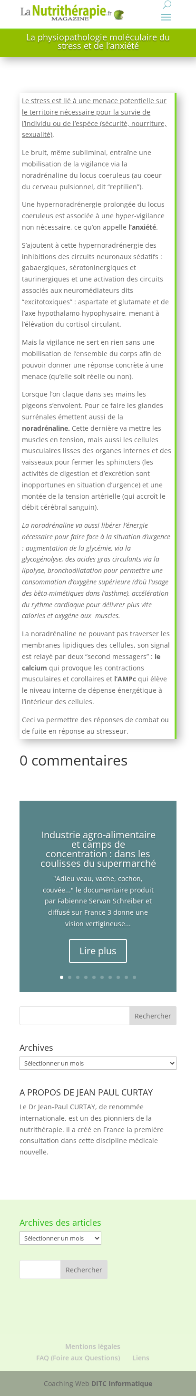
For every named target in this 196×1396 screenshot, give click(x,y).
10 (134, 977)
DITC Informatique (121, 1383)
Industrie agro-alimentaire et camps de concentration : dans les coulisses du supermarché (98, 849)
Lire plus (98, 950)
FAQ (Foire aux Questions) (78, 1357)
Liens (140, 1357)
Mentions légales (92, 1346)
